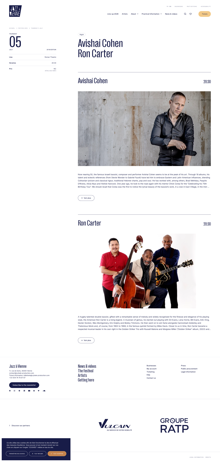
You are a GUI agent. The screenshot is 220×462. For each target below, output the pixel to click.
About (133, 14)
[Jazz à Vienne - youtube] (29, 391)
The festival (85, 370)
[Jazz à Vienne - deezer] (38, 391)
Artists (125, 14)
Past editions (192, 6)
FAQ (148, 375)
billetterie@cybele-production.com (37, 375)
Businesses (179, 6)
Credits (208, 457)
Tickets (204, 14)
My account (152, 368)
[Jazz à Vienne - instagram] (14, 391)
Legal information (188, 372)
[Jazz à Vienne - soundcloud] (44, 391)
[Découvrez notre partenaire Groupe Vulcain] (114, 425)
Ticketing (150, 372)
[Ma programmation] (191, 14)
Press (183, 365)
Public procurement (189, 368)
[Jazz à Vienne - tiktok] (19, 391)
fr (167, 6)
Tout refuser (38, 453)
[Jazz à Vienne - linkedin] (24, 391)
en (170, 6)
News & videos (171, 14)
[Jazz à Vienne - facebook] (10, 391)
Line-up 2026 (112, 14)
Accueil (12, 28)
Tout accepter (58, 453)
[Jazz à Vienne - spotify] (34, 391)
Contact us (151, 378)
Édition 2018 (23, 28)
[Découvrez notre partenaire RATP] (174, 425)
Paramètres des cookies (17, 453)
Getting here (86, 380)
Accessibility (206, 6)
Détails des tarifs (50, 71)
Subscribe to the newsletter (24, 385)
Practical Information (150, 14)
